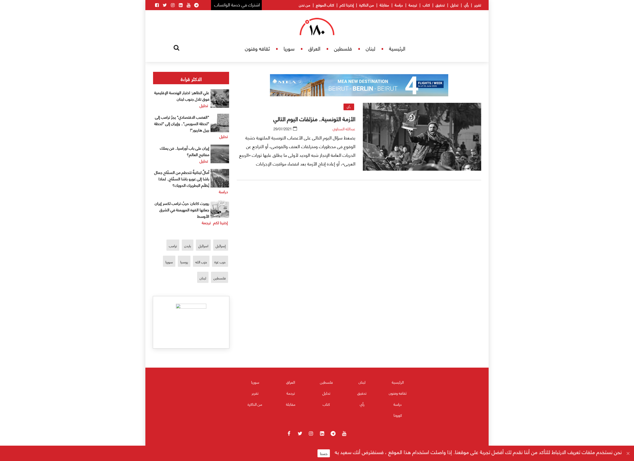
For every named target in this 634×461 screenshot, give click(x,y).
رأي (466, 4)
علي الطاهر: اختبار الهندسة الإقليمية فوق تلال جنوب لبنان (181, 95)
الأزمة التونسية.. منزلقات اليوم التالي (314, 118)
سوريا (289, 48)
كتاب (426, 4)
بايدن (187, 246)
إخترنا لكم (347, 4)
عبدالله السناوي (344, 128)
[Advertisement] (359, 242)
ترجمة (413, 4)
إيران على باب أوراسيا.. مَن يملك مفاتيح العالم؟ (184, 151)
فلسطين (343, 48)
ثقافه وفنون (257, 48)
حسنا (323, 453)
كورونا (398, 414)
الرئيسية (397, 48)
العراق (314, 48)
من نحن (304, 4)
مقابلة (384, 4)
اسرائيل (203, 246)
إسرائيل (221, 246)
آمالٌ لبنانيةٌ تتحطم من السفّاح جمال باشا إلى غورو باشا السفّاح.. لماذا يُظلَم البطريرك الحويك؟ (181, 178)
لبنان (370, 48)
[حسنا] (627, 453)
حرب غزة (220, 262)
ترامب (173, 246)
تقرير (477, 4)
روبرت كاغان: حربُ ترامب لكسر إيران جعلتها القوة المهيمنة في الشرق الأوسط (182, 209)
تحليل (454, 4)
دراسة (399, 4)
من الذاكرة (366, 4)
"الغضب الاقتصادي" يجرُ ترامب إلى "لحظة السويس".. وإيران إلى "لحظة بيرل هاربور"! (181, 123)
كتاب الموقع (325, 4)
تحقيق (440, 4)
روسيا (184, 262)
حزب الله (201, 262)
